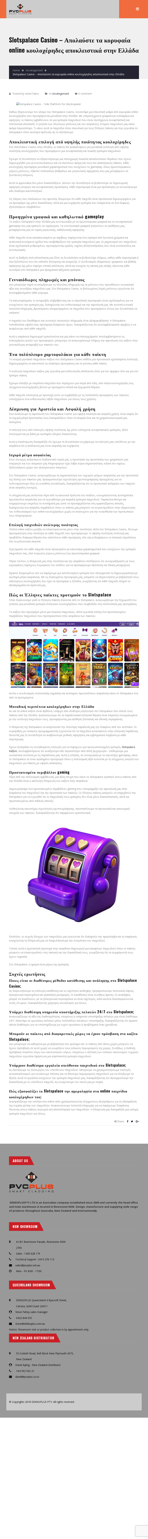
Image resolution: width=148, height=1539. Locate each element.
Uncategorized (34, 70)
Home (16, 70)
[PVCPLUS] (20, 5)
